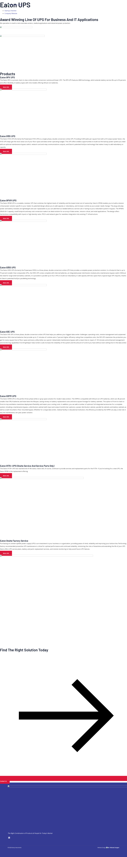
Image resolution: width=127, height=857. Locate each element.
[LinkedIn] (118, 5)
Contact (109, 5)
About (59, 5)
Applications (84, 5)
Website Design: (108, 847)
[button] (62, 5)
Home (50, 5)
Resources (99, 5)
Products (70, 5)
